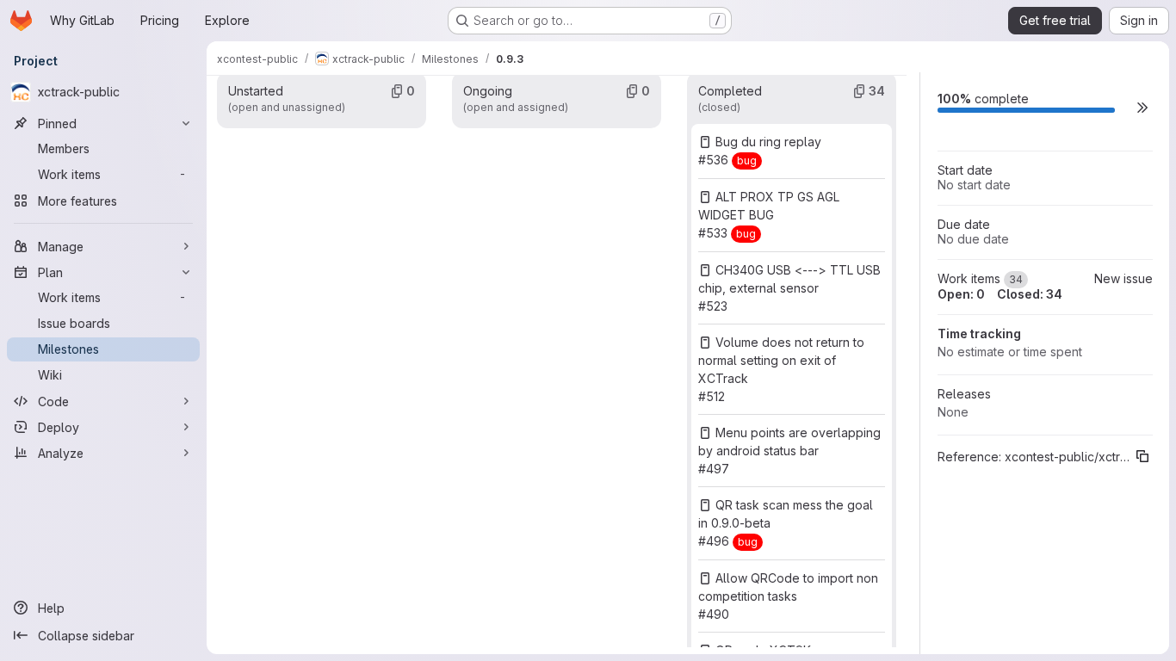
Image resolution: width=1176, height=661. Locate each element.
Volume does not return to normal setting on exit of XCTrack (781, 360)
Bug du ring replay (768, 141)
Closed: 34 (1029, 294)
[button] (1142, 107)
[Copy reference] (1142, 456)
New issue (1123, 278)
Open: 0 (961, 294)
